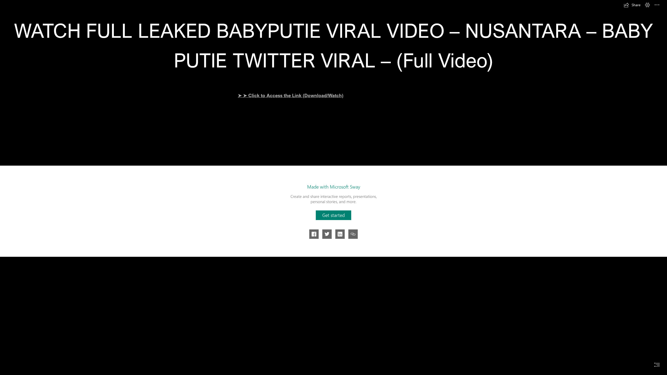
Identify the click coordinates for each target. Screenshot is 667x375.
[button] (632, 5)
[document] (333, 187)
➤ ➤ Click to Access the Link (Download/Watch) (290, 95)
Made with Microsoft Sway (333, 187)
